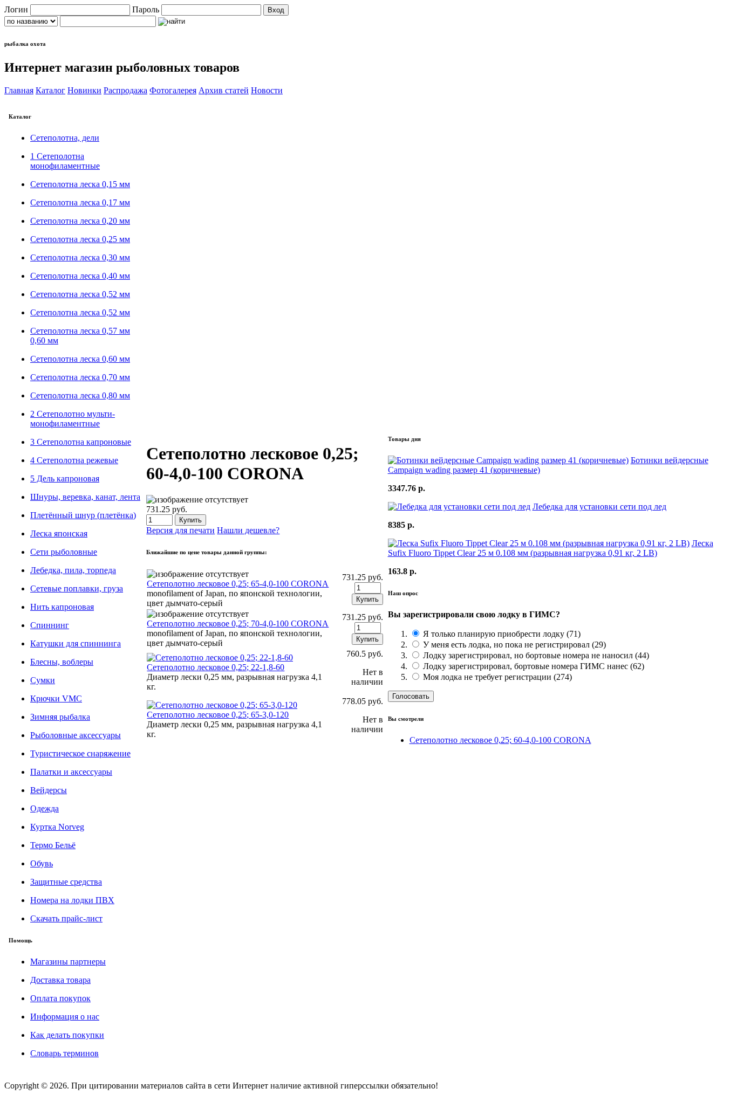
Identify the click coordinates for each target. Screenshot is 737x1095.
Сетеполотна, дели (64, 137)
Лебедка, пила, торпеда (73, 570)
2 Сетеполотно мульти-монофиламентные (72, 418)
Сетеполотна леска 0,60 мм (80, 358)
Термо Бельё (53, 845)
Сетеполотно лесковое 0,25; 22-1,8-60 (215, 667)
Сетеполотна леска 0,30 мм (80, 257)
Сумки (42, 680)
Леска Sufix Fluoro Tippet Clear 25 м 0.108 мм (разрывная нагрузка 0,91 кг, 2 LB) (550, 548)
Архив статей (224, 90)
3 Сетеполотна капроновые (80, 441)
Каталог (50, 90)
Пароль (145, 9)
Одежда (44, 808)
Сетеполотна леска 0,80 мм (80, 395)
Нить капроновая (62, 606)
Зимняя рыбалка (60, 716)
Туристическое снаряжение (80, 753)
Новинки (84, 90)
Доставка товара (60, 979)
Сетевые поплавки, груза (76, 588)
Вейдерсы (48, 790)
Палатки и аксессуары (71, 771)
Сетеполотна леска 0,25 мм (80, 239)
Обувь (41, 863)
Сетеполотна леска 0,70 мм (80, 377)
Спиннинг (49, 625)
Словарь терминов (64, 1053)
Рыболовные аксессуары (75, 735)
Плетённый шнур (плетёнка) (83, 515)
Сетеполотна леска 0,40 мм (80, 275)
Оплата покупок (60, 998)
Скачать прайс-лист (66, 918)
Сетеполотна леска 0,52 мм (80, 294)
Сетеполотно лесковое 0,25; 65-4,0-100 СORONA (238, 583)
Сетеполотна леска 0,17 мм (80, 202)
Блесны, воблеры (61, 661)
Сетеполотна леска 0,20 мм (80, 220)
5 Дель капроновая (64, 478)
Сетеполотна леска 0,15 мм (80, 184)
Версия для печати (180, 530)
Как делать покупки (67, 1034)
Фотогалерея (172, 90)
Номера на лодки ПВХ (72, 900)
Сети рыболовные (63, 551)
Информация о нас (64, 1016)
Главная (18, 90)
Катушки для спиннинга (75, 643)
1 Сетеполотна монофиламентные (65, 160)
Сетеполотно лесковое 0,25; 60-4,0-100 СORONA (500, 740)
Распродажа (125, 90)
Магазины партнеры (68, 961)
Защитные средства (66, 881)
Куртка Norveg (57, 826)
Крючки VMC (56, 698)
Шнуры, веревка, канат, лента (85, 496)
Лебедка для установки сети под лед (599, 506)
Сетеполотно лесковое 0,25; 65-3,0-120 (218, 714)
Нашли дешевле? (248, 530)
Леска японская (58, 533)
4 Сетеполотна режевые (74, 460)
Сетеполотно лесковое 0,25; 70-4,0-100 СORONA (238, 623)
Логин (16, 9)
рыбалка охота (25, 43)
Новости (267, 90)
